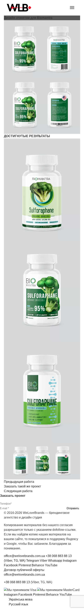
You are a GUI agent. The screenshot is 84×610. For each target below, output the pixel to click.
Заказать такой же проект (22, 486)
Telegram (32, 560)
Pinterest (25, 565)
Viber (43, 560)
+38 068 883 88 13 (17, 582)
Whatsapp (55, 560)
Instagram (70, 560)
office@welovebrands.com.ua (24, 556)
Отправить (73, 508)
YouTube (51, 565)
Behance (38, 565)
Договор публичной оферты (24, 570)
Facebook (11, 565)
